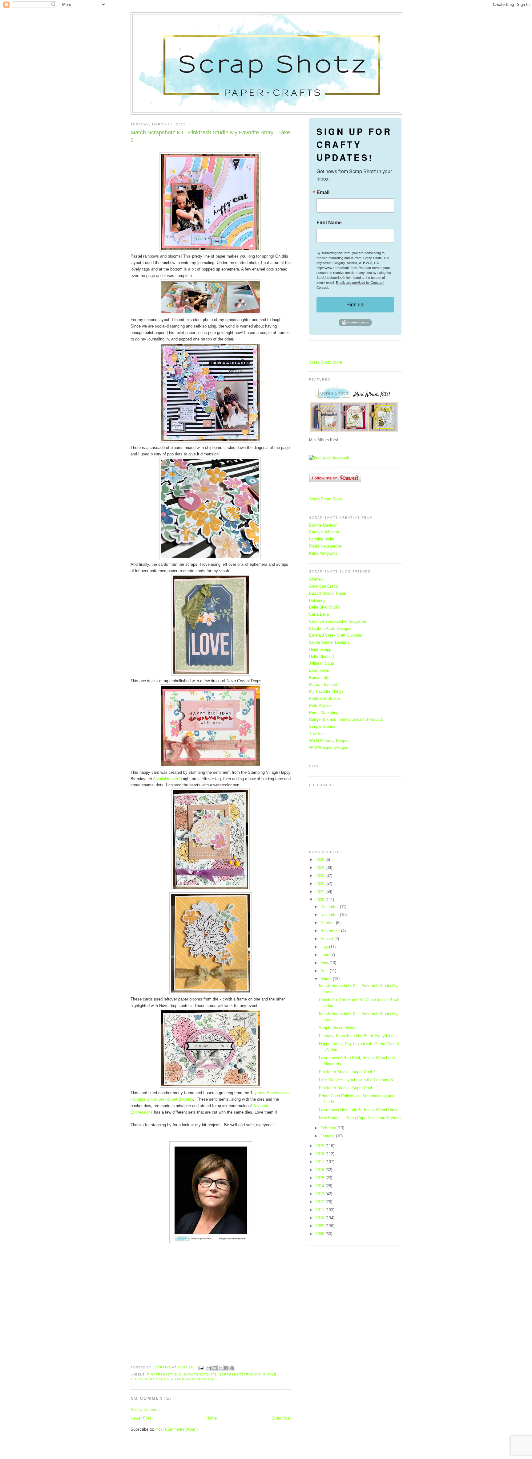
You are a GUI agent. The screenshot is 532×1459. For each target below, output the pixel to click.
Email (322, 192)
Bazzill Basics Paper (327, 593)
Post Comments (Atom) (176, 1429)
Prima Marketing (323, 712)
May (324, 962)
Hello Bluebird (321, 656)
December (330, 906)
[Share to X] (220, 1368)
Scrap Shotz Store (325, 362)
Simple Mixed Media (337, 1027)
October (328, 922)
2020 (320, 899)
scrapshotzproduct (239, 1374)
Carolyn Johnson (324, 532)
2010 (320, 1218)
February (328, 1128)
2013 (320, 1194)
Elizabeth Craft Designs (330, 628)
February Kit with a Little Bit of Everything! (357, 1035)
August (327, 938)
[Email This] (209, 1368)
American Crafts (323, 586)
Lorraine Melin (321, 539)
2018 (320, 1153)
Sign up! (355, 304)
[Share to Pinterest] (232, 1368)
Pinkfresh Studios (325, 698)
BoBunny (317, 600)
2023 (320, 875)
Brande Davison (323, 525)
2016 (320, 1170)
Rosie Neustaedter (325, 546)
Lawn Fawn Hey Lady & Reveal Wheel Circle (358, 1109)
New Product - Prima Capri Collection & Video (360, 1117)
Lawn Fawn (319, 670)
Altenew (316, 579)
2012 (320, 1202)
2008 (320, 1234)
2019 (320, 1145)
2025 (320, 859)
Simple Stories (322, 726)
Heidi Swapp (320, 649)
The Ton (316, 733)
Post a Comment (146, 1409)
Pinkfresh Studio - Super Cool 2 (347, 1072)
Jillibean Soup (321, 663)
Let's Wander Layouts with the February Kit (357, 1080)
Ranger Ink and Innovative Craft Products (346, 719)
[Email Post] (200, 1367)
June (325, 954)
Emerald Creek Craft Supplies (335, 635)
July (324, 946)
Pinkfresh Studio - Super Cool (345, 1088)
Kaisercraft (318, 677)
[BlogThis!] (215, 1368)
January (328, 1136)
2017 (320, 1161)
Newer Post (141, 1418)
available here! (167, 778)
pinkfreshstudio (164, 1374)
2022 (320, 883)
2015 (320, 1178)
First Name (329, 222)
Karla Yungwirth (323, 553)
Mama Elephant (323, 684)
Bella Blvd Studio (324, 607)
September (330, 930)
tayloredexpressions (193, 1378)
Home (211, 1418)
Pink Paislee (320, 705)
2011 (320, 1210)
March (326, 978)
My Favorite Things (326, 691)
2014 (320, 1186)
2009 (320, 1226)
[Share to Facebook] (226, 1368)
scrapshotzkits (200, 1374)
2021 (320, 891)
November (330, 914)
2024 (320, 867)
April (325, 970)
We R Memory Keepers (330, 740)
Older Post (281, 1418)
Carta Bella (319, 614)
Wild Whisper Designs (328, 747)
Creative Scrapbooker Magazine (337, 621)
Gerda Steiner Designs (329, 642)
